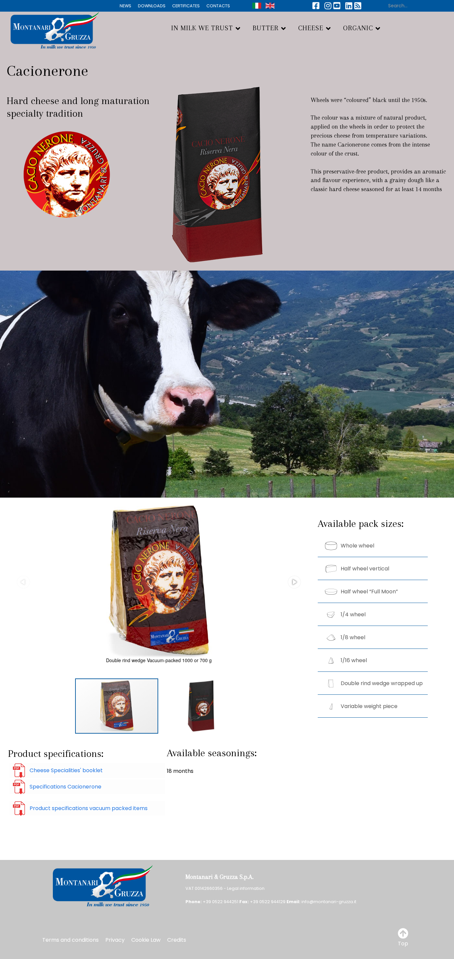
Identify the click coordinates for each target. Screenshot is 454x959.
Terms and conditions (70, 940)
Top (403, 943)
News (125, 6)
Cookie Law (146, 940)
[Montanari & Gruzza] (49, 29)
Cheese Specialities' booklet (66, 770)
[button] (294, 582)
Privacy (115, 940)
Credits (176, 940)
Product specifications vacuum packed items (89, 808)
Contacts (218, 6)
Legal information (246, 888)
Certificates (186, 6)
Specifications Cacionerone (65, 786)
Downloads (152, 6)
